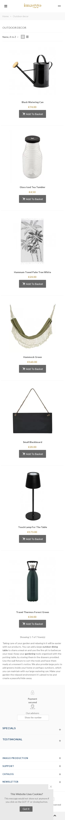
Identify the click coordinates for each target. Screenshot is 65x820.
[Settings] (59, 6)
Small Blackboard (32, 442)
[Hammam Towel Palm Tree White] (32, 241)
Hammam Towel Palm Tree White (32, 272)
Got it (26, 808)
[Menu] (5, 6)
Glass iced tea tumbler (32, 187)
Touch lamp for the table (32, 527)
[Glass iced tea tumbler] (32, 156)
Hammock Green (32, 357)
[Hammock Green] (32, 326)
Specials (9, 728)
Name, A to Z (9, 36)
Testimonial (12, 739)
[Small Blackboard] (32, 411)
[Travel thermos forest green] (32, 581)
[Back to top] (54, 816)
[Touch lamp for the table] (32, 496)
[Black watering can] (32, 71)
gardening (30, 653)
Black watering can (33, 102)
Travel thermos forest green (32, 612)
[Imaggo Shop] (32, 5)
